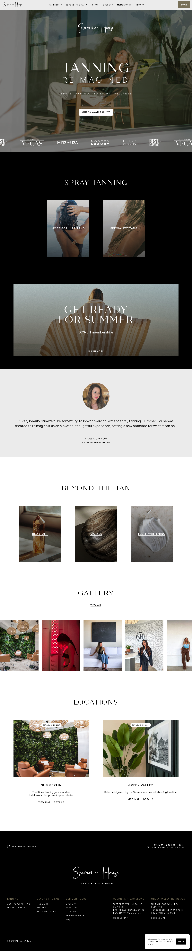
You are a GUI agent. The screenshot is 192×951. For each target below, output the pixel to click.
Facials (41, 907)
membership (73, 908)
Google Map (120, 918)
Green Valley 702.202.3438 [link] (168, 848)
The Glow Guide (75, 915)
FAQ (68, 919)
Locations (72, 911)
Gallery (71, 904)
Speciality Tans (16, 907)
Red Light (42, 904)
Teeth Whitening (47, 911)
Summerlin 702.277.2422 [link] (168, 845)
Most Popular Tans (18, 904)
